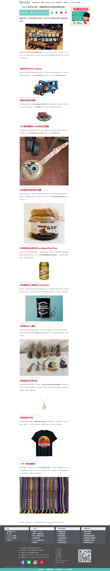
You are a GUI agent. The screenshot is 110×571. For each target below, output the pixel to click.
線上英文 (52, 2)
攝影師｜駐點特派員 (38, 533)
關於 (8, 528)
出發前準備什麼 (62, 538)
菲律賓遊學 (58, 2)
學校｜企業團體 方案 (38, 536)
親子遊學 (47, 2)
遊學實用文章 (87, 528)
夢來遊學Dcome (12, 531)
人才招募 (72, 2)
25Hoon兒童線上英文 (38, 540)
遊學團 (42, 2)
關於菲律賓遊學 (62, 528)
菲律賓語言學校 (36, 2)
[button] (16, 528)
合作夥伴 (35, 528)
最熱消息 (66, 2)
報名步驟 (78, 2)
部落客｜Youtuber (38, 531)
